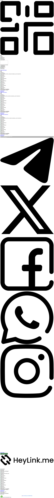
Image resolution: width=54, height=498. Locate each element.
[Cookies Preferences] (2, 496)
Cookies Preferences (4, 453)
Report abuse (2, 452)
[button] (27, 426)
